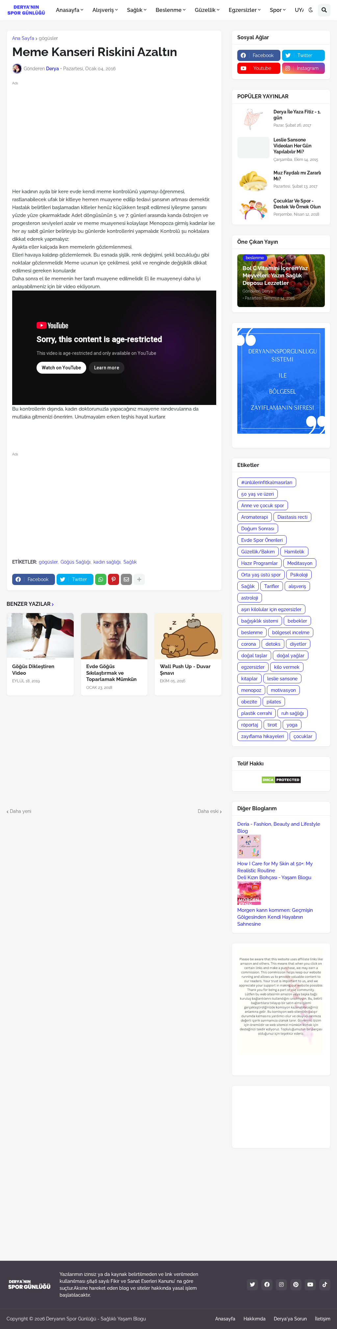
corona (248, 644)
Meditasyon (299, 563)
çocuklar (303, 736)
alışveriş (297, 586)
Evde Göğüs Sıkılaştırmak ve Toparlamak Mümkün (111, 673)
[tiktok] (324, 1284)
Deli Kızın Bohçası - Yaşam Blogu (274, 878)
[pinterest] (295, 1284)
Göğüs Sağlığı (76, 562)
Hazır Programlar (259, 563)
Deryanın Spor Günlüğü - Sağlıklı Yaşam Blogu (96, 1318)
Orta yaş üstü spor (261, 574)
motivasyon (283, 690)
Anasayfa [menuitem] (67, 10)
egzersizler (253, 667)
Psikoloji (299, 574)
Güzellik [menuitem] (205, 10)
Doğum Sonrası (257, 528)
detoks (273, 644)
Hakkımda (255, 1318)
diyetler (298, 644)
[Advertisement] (119, 133)
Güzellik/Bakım (258, 551)
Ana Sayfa (23, 38)
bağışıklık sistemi (259, 621)
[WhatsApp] (100, 579)
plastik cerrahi (256, 713)
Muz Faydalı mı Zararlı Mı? (297, 175)
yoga (292, 724)
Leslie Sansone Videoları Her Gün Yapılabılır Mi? (292, 145)
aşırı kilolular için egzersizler (271, 609)
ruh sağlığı (292, 713)
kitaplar (249, 678)
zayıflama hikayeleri (262, 736)
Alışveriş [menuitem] (103, 10)
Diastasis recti (292, 517)
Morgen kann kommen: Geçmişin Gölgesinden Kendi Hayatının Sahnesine (275, 917)
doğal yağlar (290, 655)
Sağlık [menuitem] (135, 10)
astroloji (249, 598)
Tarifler (271, 586)
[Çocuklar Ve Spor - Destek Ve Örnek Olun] (253, 208)
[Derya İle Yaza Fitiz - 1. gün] (253, 119)
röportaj (249, 724)
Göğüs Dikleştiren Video (33, 670)
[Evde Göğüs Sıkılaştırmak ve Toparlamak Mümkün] (114, 636)
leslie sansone (282, 678)
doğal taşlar (254, 655)
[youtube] (310, 1284)
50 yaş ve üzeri (257, 494)
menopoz (251, 690)
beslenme (252, 632)
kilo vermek (286, 667)
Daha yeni (20, 811)
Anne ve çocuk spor (262, 505)
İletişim (322, 1318)
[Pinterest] (113, 579)
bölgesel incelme (290, 632)
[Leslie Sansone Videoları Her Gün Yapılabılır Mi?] (253, 147)
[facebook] (266, 1284)
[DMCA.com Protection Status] (281, 782)
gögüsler (48, 38)
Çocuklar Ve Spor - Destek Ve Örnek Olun (297, 203)
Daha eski (208, 811)
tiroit (272, 724)
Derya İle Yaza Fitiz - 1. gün (297, 114)
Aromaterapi (254, 517)
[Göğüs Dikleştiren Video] (40, 636)
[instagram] (281, 1284)
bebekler (297, 621)
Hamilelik (294, 551)
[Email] (126, 579)
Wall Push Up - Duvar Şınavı (185, 670)
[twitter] (252, 1284)
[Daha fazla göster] (139, 579)
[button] (310, 10)
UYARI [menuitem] (303, 10)
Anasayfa (225, 1318)
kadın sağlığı (106, 562)
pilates (274, 701)
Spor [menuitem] (276, 10)
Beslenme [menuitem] (169, 10)
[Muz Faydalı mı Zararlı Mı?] (253, 180)
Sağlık (130, 562)
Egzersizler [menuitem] (243, 10)
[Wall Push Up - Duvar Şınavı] (188, 636)
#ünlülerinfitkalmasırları (266, 482)
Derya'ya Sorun (290, 1318)
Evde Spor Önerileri (262, 540)
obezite (249, 701)
